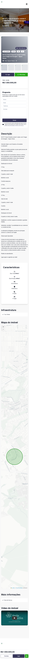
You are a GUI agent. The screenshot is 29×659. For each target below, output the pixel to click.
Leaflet (13, 587)
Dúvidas (6, 656)
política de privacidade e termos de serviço (14, 125)
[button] (3, 327)
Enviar (14, 120)
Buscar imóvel (5, 25)
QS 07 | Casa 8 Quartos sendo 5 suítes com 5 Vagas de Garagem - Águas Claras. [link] (13, 28)
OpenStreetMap (19, 587)
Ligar (8, 74)
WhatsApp (22, 74)
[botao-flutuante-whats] (26, 656)
